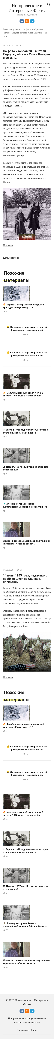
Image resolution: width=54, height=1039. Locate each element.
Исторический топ (27, 1030)
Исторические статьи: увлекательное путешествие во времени (27, 1020)
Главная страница (11, 29)
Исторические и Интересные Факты (27, 8)
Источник (8, 245)
